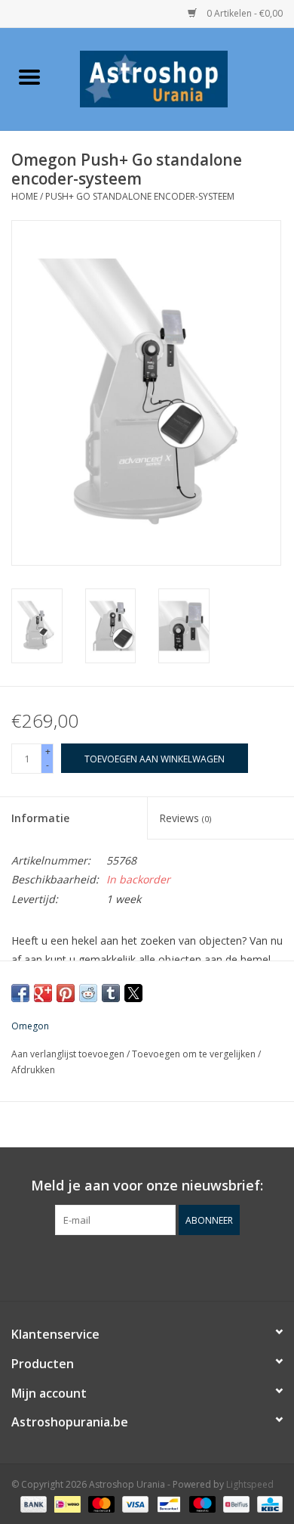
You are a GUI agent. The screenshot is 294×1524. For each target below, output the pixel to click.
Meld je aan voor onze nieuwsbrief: (147, 1185)
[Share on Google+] (43, 993)
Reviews (185, 818)
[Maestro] (201, 1503)
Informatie (40, 818)
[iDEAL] (65, 1503)
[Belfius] (234, 1503)
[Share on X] (133, 993)
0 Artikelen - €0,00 (243, 13)
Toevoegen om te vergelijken (195, 1054)
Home (24, 196)
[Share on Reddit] (88, 993)
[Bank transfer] (32, 1503)
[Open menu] (29, 76)
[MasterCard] (100, 1503)
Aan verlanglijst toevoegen (69, 1054)
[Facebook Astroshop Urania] (147, 1266)
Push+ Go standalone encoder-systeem (139, 196)
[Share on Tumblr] (111, 993)
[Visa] (134, 1503)
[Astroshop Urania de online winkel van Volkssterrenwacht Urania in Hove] (176, 77)
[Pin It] (66, 993)
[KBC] (267, 1503)
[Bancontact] (167, 1503)
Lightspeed (250, 1484)
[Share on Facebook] (20, 993)
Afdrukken (33, 1069)
